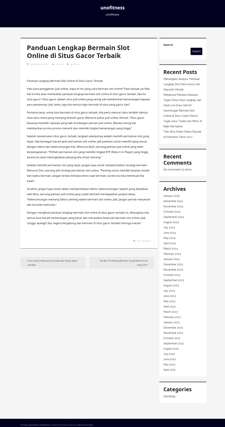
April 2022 (169, 369)
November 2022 (173, 332)
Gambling (74, 64)
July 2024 (169, 227)
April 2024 (169, 243)
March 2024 (170, 248)
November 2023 (173, 269)
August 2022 (171, 348)
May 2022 (169, 364)
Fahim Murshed (85, 425)
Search (168, 44)
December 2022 (173, 327)
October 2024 (172, 211)
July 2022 (169, 354)
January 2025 (171, 195)
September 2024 (173, 217)
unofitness (112, 7)
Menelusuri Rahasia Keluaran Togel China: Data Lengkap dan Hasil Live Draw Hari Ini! (182, 100)
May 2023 (169, 301)
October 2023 (171, 274)
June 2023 (169, 296)
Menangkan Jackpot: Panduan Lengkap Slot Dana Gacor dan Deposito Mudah (181, 84)
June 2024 (169, 232)
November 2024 (173, 206)
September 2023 (173, 280)
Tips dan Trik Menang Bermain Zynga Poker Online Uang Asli (123, 263)
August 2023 (171, 285)
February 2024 (172, 253)
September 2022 (173, 343)
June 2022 (169, 359)
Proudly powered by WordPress (35, 425)
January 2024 (171, 259)
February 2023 (172, 317)
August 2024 (171, 222)
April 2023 (169, 306)
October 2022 (171, 338)
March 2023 (170, 311)
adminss (59, 64)
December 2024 (173, 201)
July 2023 (169, 290)
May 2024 (169, 238)
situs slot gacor (144, 241)
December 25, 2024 (39, 64)
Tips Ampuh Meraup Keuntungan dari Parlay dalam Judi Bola (52, 263)
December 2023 (173, 264)
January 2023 (171, 322)
